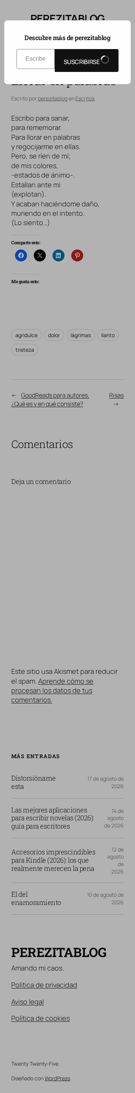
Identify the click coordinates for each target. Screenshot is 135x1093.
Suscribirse (82, 62)
